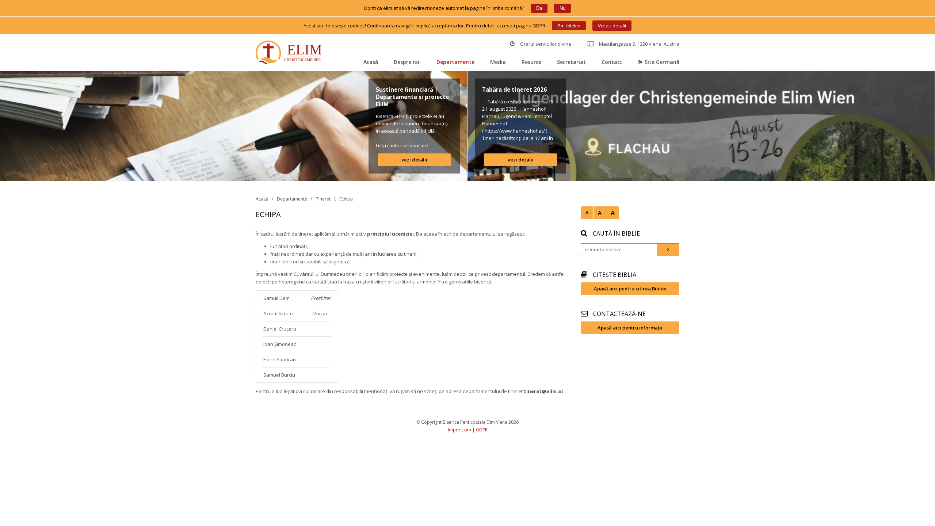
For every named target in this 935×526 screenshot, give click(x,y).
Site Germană (662, 61)
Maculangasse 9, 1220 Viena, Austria (639, 44)
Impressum (459, 430)
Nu (562, 8)
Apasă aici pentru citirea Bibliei (630, 288)
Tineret (323, 199)
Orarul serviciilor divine (545, 44)
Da (539, 8)
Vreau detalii (612, 25)
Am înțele (568, 25)
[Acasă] (290, 53)
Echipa (346, 199)
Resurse (531, 61)
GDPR (482, 430)
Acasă (370, 61)
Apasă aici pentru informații (630, 327)
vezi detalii (414, 159)
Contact (612, 61)
